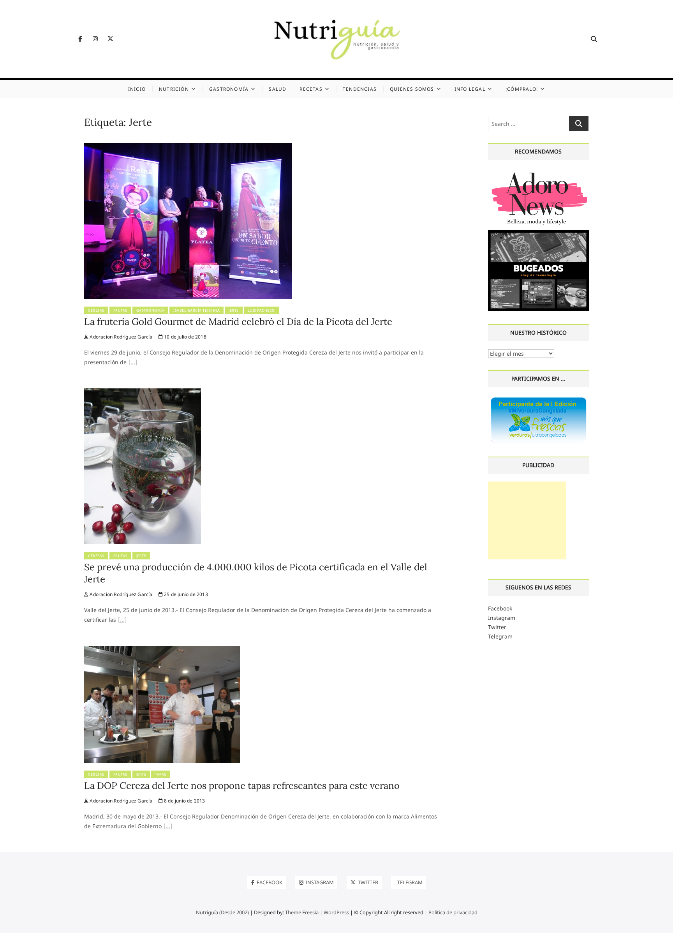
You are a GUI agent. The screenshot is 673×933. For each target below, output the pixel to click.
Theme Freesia (302, 912)
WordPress (336, 912)
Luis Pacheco (261, 310)
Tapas (160, 774)
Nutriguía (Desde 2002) (222, 912)
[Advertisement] (527, 520)
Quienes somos (412, 89)
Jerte (234, 310)
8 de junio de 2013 (184, 800)
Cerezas (96, 310)
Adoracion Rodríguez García (120, 336)
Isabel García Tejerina (196, 310)
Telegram (500, 636)
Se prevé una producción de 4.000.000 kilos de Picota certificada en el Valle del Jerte (255, 573)
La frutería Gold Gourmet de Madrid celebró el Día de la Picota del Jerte (238, 322)
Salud (277, 89)
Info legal (470, 89)
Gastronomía (228, 89)
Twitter (497, 627)
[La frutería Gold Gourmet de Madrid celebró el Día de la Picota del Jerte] (188, 147)
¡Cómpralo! (522, 89)
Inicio (137, 89)
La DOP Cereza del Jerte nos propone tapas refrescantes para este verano (242, 786)
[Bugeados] (538, 233)
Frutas (120, 310)
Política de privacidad (452, 912)
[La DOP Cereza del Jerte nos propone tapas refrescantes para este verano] (162, 650)
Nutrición (174, 89)
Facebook (500, 608)
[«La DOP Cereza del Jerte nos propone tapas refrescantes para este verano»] (168, 827)
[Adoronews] (538, 172)
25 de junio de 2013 (185, 594)
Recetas (311, 89)
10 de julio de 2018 (184, 336)
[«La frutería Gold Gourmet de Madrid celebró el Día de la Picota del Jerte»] (133, 363)
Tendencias (360, 89)
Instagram (501, 617)
